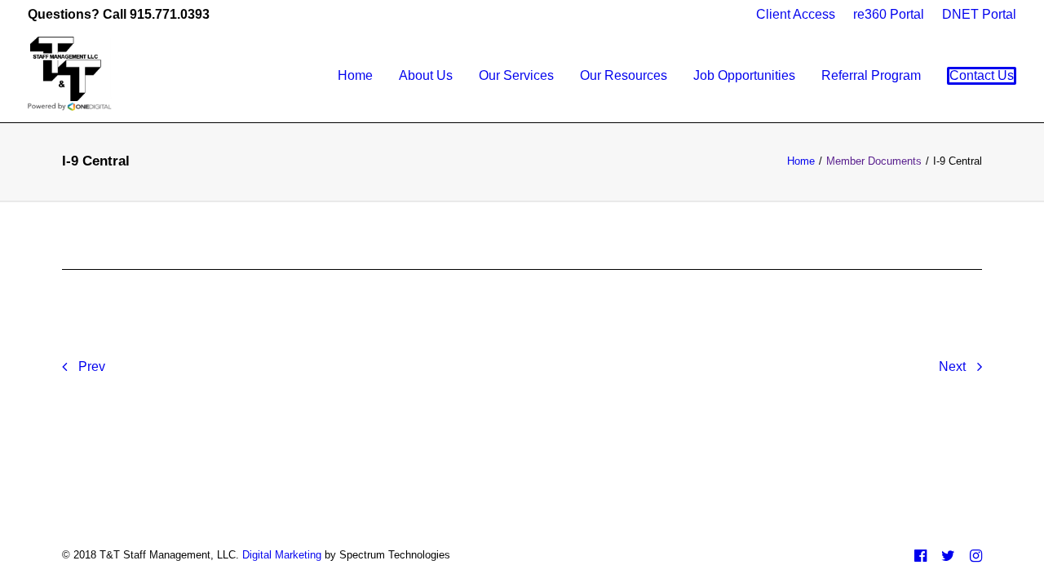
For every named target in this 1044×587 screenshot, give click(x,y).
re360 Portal (888, 14)
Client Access (795, 14)
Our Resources (623, 75)
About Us (426, 75)
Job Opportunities (744, 75)
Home (355, 75)
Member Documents (874, 161)
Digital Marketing (281, 555)
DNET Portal (979, 14)
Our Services (516, 75)
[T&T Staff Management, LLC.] (72, 76)
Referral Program (871, 75)
